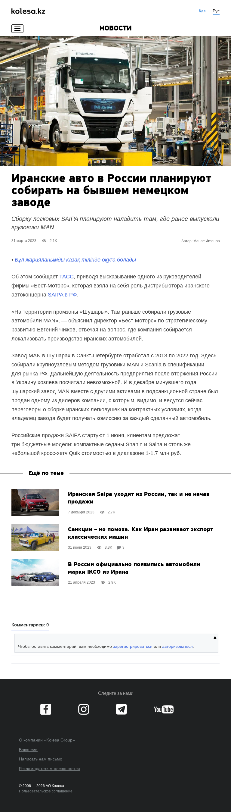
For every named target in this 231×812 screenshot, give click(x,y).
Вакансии (28, 749)
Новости (116, 28)
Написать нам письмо (40, 759)
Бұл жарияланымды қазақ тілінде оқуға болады (75, 260)
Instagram (83, 709)
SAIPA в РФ (62, 295)
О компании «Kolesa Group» (47, 740)
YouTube (164, 709)
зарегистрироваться (132, 646)
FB (45, 709)
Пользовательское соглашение (45, 791)
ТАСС (66, 277)
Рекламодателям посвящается (49, 768)
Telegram (121, 709)
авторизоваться (177, 646)
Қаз (202, 10)
